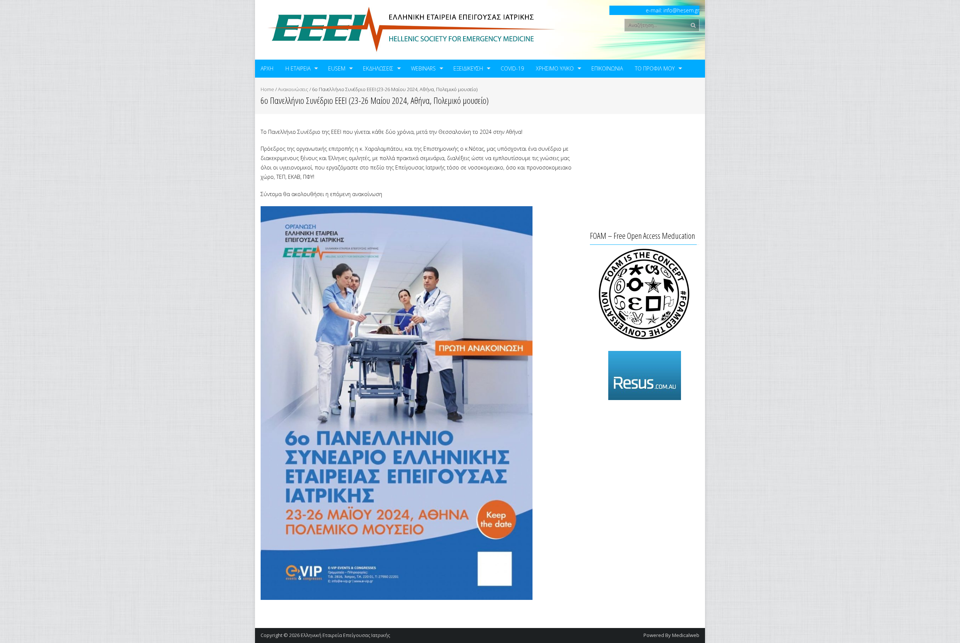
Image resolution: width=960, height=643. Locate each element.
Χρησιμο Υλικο (555, 68)
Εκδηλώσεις (378, 68)
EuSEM (336, 68)
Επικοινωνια (607, 68)
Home (267, 89)
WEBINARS (423, 68)
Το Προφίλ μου (655, 68)
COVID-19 (512, 68)
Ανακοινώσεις (293, 89)
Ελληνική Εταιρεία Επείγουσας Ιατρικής (345, 635)
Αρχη (267, 68)
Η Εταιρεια (297, 68)
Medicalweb (685, 635)
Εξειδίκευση (468, 68)
